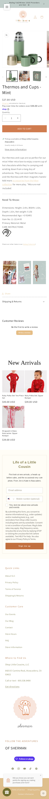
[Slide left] (3, 77)
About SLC (10, 576)
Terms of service (18, 790)
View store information (16, 149)
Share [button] (7, 293)
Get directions (12, 686)
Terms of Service (13, 589)
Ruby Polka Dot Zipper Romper (34, 396)
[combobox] (10, 499)
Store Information (13, 647)
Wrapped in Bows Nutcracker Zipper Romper (10, 433)
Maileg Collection (29, 244)
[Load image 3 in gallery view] (36, 76)
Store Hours (11, 634)
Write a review (24, 332)
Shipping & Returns (14, 595)
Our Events (10, 614)
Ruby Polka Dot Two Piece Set (13, 396)
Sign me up (25, 546)
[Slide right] (46, 77)
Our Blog (9, 621)
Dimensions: (8, 207)
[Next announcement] (44, 4)
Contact (9, 627)
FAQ (7, 640)
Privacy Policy (11, 582)
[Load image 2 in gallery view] (24, 76)
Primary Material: (11, 222)
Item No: (6, 219)
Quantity (6, 112)
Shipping (5, 103)
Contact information (26, 794)
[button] (42, 17)
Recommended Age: (12, 215)
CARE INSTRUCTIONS (12, 226)
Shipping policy (34, 790)
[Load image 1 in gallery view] (12, 76)
